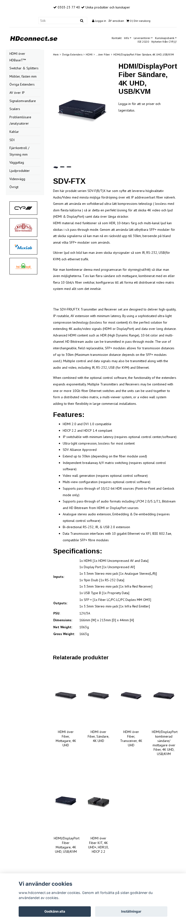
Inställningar (131, 911)
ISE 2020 (143, 41)
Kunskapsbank (164, 38)
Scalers (14, 109)
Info (126, 38)
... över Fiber (103, 54)
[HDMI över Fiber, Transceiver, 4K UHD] (131, 696)
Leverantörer (142, 38)
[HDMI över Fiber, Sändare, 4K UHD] (98, 696)
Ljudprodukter (19, 170)
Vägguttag (16, 162)
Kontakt (117, 38)
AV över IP (17, 92)
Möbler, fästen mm (23, 76)
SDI (12, 140)
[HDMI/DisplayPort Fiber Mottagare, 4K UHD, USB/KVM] (65, 802)
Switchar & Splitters (24, 68)
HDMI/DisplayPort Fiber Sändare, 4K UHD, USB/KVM (143, 54)
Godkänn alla (54, 911)
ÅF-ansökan (116, 21)
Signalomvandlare (22, 101)
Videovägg (17, 179)
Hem (56, 54)
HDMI (89, 54)
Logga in (100, 21)
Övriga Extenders (22, 84)
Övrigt (13, 187)
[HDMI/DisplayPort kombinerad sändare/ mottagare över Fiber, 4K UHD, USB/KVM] (164, 696)
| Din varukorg (140, 21)
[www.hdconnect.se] (33, 37)
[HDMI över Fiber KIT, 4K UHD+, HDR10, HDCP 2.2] (98, 802)
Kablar (14, 131)
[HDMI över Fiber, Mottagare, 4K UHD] (65, 696)
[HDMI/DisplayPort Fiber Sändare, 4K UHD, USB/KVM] (82, 113)
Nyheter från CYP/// (164, 41)
